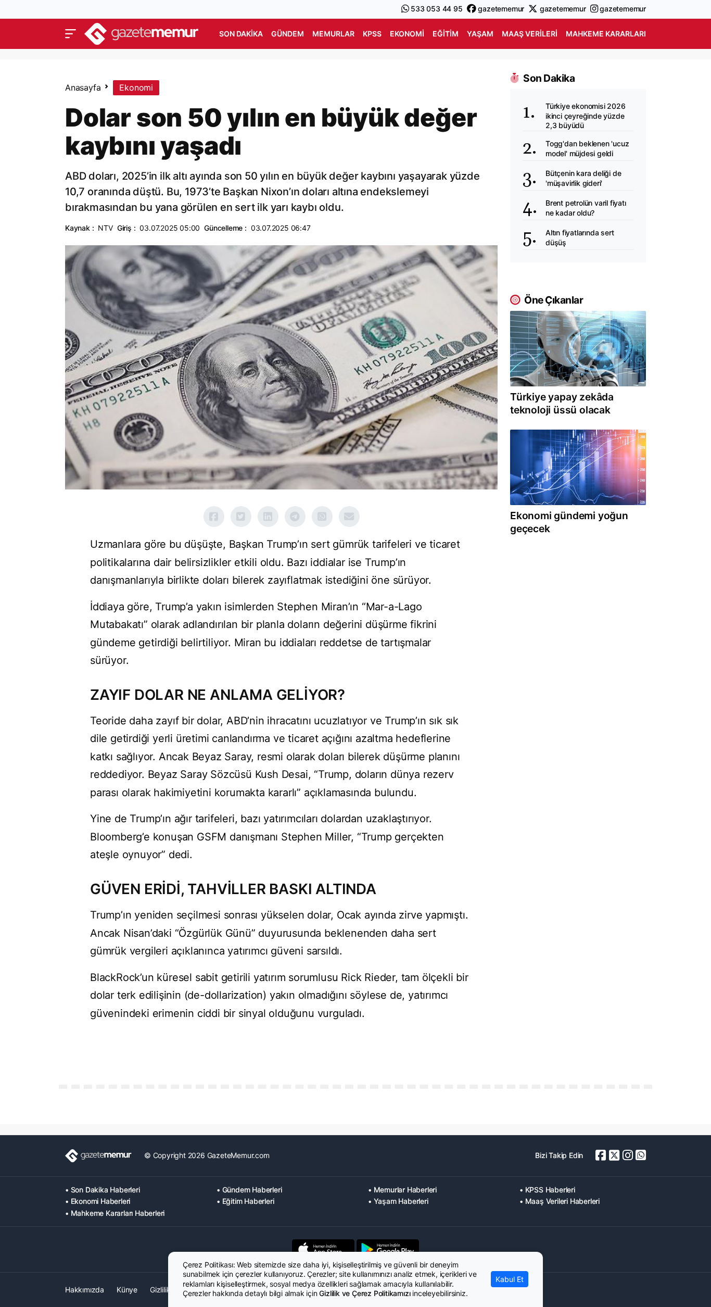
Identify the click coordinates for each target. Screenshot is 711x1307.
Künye (127, 1289)
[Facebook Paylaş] (214, 516)
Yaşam (480, 33)
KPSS (372, 33)
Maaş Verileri (529, 33)
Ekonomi (407, 33)
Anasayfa (82, 87)
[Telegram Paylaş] (295, 516)
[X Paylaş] (241, 516)
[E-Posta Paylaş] (349, 516)
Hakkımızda (84, 1289)
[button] (70, 34)
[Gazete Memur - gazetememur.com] (141, 32)
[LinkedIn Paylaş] (268, 516)
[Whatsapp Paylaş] (322, 516)
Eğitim (446, 33)
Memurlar (333, 33)
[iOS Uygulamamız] (323, 1249)
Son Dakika (241, 33)
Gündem (287, 33)
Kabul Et (510, 1279)
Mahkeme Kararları (606, 33)
